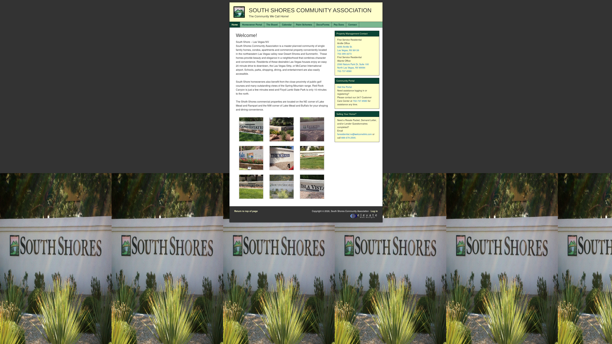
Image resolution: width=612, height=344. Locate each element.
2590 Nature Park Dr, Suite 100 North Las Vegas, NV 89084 (353, 66)
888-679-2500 (348, 137)
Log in (374, 211)
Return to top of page (246, 211)
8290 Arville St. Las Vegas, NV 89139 (348, 48)
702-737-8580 (344, 71)
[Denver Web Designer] (364, 218)
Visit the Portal (344, 87)
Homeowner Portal (252, 24)
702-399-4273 (344, 53)
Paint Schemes (304, 24)
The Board (272, 24)
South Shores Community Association (310, 10)
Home (235, 24)
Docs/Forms (322, 24)
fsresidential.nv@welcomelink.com (354, 134)
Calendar (287, 24)
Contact (352, 24)
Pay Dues (339, 24)
